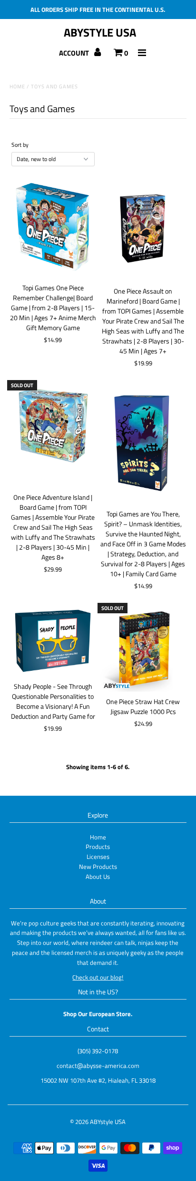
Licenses (98, 856)
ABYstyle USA (100, 32)
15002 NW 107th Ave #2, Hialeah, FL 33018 (98, 1080)
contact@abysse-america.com (98, 1065)
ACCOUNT (74, 53)
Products (98, 846)
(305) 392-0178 (98, 1051)
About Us (98, 876)
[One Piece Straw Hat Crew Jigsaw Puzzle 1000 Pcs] (143, 648)
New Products (98, 866)
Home (17, 86)
